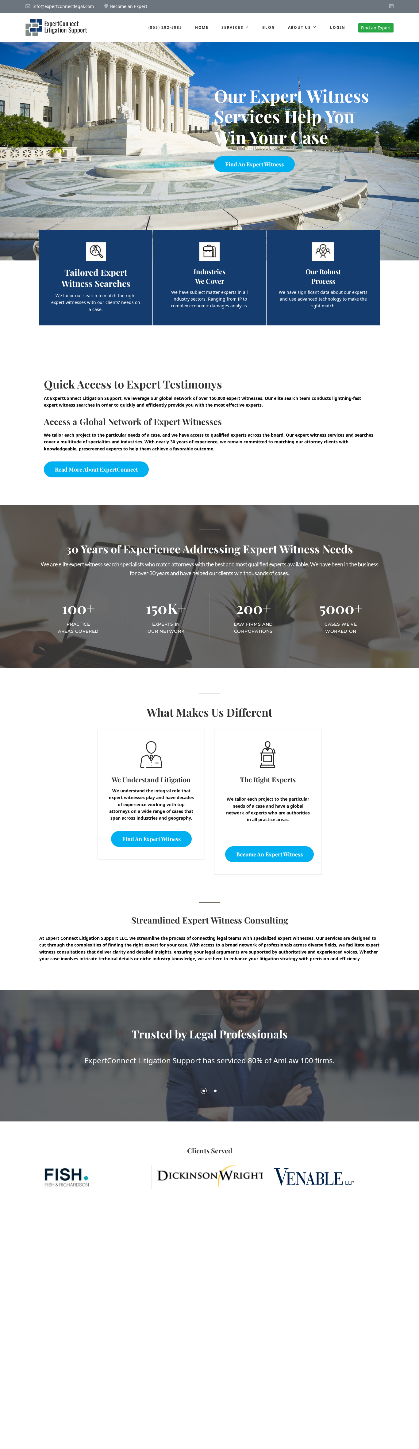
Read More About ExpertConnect (96, 469)
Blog (268, 27)
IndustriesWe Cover (209, 276)
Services (232, 27)
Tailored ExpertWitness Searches (95, 278)
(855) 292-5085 (165, 27)
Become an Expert (128, 6)
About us (299, 27)
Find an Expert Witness (254, 164)
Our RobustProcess (323, 276)
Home (202, 27)
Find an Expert (376, 28)
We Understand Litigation (151, 779)
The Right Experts (268, 779)
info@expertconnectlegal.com (63, 6)
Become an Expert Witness (269, 854)
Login (337, 27)
